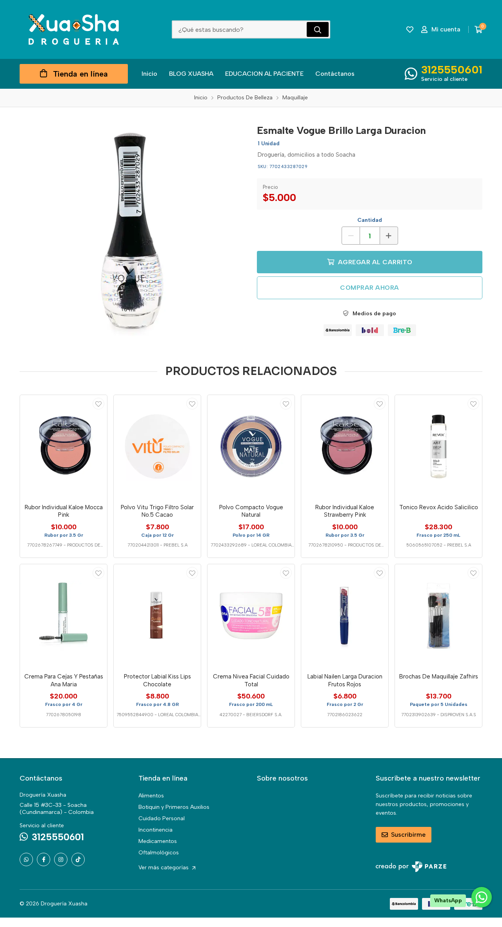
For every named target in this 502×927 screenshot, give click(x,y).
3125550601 (451, 69)
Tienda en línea (80, 74)
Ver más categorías (164, 867)
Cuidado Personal (161, 818)
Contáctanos (335, 73)
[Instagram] (60, 859)
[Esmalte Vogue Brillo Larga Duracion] (132, 232)
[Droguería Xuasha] (74, 29)
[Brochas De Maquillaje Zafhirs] (438, 615)
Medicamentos (157, 841)
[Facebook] (43, 859)
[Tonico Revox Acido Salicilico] (438, 446)
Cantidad (369, 220)
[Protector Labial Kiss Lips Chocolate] (157, 615)
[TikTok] (78, 859)
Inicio (149, 73)
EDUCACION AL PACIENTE (264, 73)
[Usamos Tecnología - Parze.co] (411, 866)
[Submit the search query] (318, 29)
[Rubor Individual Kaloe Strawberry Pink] (344, 446)
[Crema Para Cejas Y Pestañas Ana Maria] (63, 615)
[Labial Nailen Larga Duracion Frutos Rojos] (344, 615)
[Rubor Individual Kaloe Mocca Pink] (63, 446)
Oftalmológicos (158, 852)
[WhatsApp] (26, 859)
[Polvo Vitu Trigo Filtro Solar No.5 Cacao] (157, 446)
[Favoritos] (409, 29)
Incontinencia (155, 829)
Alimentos (151, 795)
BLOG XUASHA (191, 73)
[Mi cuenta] (98, 404)
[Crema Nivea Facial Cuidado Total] (251, 615)
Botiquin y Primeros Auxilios (173, 807)
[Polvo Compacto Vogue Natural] (251, 446)
